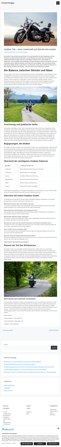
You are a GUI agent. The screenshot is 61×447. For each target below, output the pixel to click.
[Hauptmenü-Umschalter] (58, 3)
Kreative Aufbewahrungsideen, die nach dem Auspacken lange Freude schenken (25, 369)
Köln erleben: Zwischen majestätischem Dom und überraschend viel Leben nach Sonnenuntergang (30, 372)
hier (55, 133)
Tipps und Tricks (8, 390)
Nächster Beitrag (54, 330)
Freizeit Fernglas (7, 3)
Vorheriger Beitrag (7, 330)
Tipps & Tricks (53, 411)
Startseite (28, 412)
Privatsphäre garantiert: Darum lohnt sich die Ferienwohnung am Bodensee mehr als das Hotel (29, 367)
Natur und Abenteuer (10, 52)
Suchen (6, 344)
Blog (27, 413)
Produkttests (7, 388)
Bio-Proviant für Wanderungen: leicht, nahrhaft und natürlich (19, 364)
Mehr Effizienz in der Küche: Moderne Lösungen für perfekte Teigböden (22, 361)
